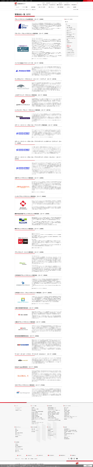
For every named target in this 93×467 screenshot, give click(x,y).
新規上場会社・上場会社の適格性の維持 (70, 430)
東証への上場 (66, 407)
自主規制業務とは (67, 429)
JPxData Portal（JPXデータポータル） (38, 422)
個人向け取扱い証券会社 (19, 432)
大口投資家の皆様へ (70, 49)
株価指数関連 (34, 410)
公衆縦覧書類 (34, 421)
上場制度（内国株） (67, 412)
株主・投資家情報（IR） (19, 446)
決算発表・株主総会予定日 (52, 417)
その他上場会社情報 (51, 416)
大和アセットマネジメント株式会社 (38, 191)
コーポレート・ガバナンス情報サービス (54, 410)
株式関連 (33, 407)
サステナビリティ (18, 447)
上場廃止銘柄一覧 (69, 42)
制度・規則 (33, 429)
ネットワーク (50, 432)
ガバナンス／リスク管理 (19, 449)
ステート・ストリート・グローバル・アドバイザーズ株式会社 (42, 137)
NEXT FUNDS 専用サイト (37, 247)
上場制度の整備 (66, 414)
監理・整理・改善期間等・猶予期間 (53, 414)
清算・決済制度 (66, 411)
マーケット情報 (34, 405)
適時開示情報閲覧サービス (52, 407)
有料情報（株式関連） (35, 415)
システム (49, 427)
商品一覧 (27, 9)
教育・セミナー (17, 451)
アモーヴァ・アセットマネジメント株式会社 (39, 58)
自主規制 (65, 427)
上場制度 (68, 47)
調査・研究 (17, 450)
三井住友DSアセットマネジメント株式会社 (39, 288)
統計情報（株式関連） (35, 412)
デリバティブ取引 (50, 431)
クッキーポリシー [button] (50, 466)
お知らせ (16, 444)
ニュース (16, 405)
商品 (16, 429)
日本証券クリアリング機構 (28, 0)
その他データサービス (35, 423)
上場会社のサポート (67, 415)
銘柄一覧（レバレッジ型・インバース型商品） (71, 34)
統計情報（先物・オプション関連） (37, 414)
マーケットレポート (18, 435)
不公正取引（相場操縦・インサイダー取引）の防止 (71, 432)
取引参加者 (33, 431)
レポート (68, 44)
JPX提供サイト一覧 (18, 410)
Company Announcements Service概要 (54, 420)
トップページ (16, 9)
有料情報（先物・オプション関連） (37, 417)
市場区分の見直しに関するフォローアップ (70, 416)
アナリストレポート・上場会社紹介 (53, 419)
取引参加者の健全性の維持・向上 (69, 433)
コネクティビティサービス (52, 434)
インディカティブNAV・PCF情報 (71, 39)
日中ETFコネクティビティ (71, 54)
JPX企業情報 (89, 0)
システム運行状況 (50, 435)
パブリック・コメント (35, 430)
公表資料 (65, 434)
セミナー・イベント (67, 436)
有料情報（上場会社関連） (36, 416)
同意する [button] (88, 465)
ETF (30, 9)
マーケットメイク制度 (70, 50)
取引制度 (16, 430)
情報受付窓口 (66, 437)
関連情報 (65, 419)
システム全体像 (50, 429)
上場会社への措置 (50, 415)
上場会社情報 (50, 405)
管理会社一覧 (33, 9)
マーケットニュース (18, 407)
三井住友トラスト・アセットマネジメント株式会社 (40, 303)
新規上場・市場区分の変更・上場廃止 (53, 412)
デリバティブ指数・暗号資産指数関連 (37, 411)
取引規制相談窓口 (67, 438)
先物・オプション (18, 427)
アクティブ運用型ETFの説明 (71, 29)
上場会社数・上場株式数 (51, 411)
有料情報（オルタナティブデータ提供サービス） (38, 419)
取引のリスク (17, 434)
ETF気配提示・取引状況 (70, 52)
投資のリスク (69, 30)
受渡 (16, 431)
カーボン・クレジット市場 (68, 417)
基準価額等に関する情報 (70, 36)
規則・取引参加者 (34, 427)
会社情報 (16, 445)
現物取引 (49, 430)
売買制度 (68, 40)
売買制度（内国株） (67, 410)
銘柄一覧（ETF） (69, 32)
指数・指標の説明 (69, 27)
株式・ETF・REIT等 (22, 9)
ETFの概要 (68, 25)
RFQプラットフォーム (70, 55)
